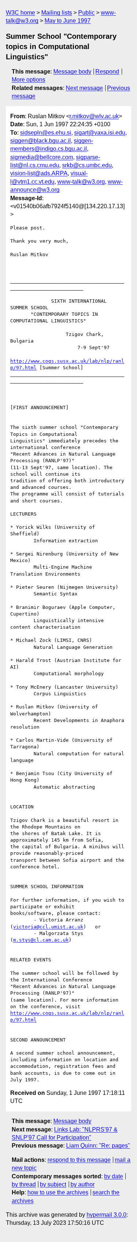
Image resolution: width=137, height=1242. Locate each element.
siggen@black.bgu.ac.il (40, 141)
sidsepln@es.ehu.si (45, 133)
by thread (24, 1184)
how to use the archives (57, 1192)
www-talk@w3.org (81, 182)
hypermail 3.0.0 (106, 1215)
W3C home (20, 13)
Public (86, 13)
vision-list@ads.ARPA (39, 173)
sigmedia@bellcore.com (41, 157)
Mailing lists (56, 13)
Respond (107, 71)
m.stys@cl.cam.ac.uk (41, 940)
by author (83, 1184)
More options (28, 79)
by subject (53, 1184)
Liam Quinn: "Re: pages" (98, 1145)
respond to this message (79, 1160)
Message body (72, 71)
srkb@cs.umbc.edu (87, 165)
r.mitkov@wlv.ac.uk (94, 116)
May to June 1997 (68, 21)
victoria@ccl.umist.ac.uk (48, 926)
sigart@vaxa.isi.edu (99, 133)
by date (113, 1176)
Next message (84, 88)
